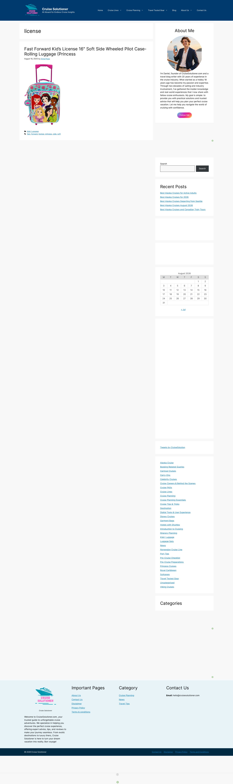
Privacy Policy (78, 708)
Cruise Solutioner (55, 9)
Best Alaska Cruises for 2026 (174, 197)
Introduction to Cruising (171, 529)
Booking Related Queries (172, 467)
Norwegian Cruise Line (171, 549)
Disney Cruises (167, 516)
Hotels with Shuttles (170, 525)
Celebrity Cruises (168, 479)
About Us (185, 10)
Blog (174, 10)
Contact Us (201, 10)
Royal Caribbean (168, 570)
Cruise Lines (113, 10)
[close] (117, 774)
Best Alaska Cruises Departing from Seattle (181, 201)
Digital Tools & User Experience (175, 512)
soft (59, 134)
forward (34, 134)
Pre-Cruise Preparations (172, 562)
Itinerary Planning (168, 533)
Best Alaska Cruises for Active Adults (178, 193)
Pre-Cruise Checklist (170, 558)
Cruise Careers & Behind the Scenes (178, 483)
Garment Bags (167, 520)
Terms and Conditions (199, 752)
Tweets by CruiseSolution (172, 447)
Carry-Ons (165, 475)
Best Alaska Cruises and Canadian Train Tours (182, 209)
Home (100, 10)
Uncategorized (167, 583)
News (163, 545)
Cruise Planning (133, 10)
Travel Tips (124, 703)
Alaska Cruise (167, 463)
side (54, 134)
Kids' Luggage (33, 131)
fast (28, 134)
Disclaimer (77, 703)
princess (48, 134)
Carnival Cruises (168, 471)
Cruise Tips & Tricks (169, 504)
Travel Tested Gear (156, 10)
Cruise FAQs (166, 487)
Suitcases (165, 574)
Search (163, 164)
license (41, 134)
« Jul (183, 309)
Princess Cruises (168, 566)
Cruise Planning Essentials (173, 500)
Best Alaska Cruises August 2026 (176, 205)
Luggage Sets (167, 541)
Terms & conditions (81, 712)
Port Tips (164, 554)
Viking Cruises (167, 587)
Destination (165, 508)
